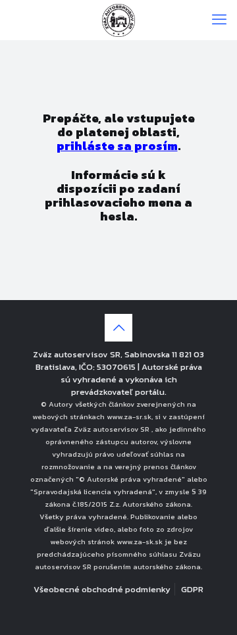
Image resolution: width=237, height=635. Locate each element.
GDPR (192, 589)
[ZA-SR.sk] (118, 19)
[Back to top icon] (118, 328)
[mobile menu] (219, 20)
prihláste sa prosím (117, 146)
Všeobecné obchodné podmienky (102, 589)
